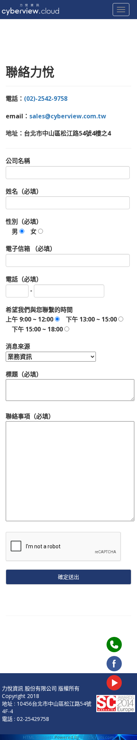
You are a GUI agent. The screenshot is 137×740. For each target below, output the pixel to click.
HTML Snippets (38, 737)
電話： (36, 98)
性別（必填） (24, 226)
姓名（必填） (24, 191)
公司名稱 (18, 161)
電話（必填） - (24, 284)
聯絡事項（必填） (30, 416)
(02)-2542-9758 (45, 98)
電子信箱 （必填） (31, 248)
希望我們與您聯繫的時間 (61, 319)
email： (56, 116)
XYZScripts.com (98, 737)
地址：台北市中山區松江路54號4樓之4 (58, 133)
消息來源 (18, 346)
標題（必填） (24, 374)
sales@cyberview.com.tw (67, 116)
